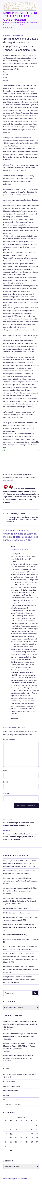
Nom (5, 770)
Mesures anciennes (10, 1090)
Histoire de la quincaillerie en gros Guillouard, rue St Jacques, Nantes (20, 881)
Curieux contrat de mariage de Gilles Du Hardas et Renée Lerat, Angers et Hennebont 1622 (20, 891)
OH (22, 35)
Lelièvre (10, 521)
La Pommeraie (22, 519)
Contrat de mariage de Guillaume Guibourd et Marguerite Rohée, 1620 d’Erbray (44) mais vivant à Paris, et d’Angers (19, 1046)
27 (21, 1142)
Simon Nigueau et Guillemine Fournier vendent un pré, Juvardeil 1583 (19, 927)
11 (11, 1133)
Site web (6, 793)
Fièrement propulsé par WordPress (15, 1178)
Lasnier (33, 519)
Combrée (23, 517)
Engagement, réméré (15, 514)
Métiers (6, 1095)
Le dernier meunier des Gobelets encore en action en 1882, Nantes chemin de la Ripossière (20, 969)
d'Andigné (32, 517)
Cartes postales (9, 1081)
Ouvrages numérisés (11, 1100)
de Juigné (10, 519)
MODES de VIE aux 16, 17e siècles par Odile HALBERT (20, 16)
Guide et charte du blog (18, 908)
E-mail (6, 782)
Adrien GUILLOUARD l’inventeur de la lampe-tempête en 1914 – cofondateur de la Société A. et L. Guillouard (19, 863)
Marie (13, 546)
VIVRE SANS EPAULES (12, 1104)
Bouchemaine (12, 517)
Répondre (14, 718)
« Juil (10, 1150)
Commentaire (9, 739)
